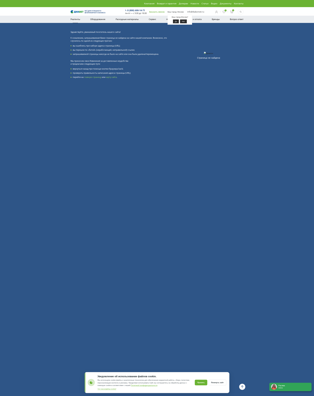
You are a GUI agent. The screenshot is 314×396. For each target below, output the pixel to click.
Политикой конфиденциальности (144, 385)
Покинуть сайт (217, 382)
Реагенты (75, 19)
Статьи (205, 3)
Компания (149, 3)
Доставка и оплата (192, 19)
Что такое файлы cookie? (107, 389)
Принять (201, 382)
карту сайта (111, 77)
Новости (194, 3)
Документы (225, 3)
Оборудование (97, 19)
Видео (214, 3)
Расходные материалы (127, 19)
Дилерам (183, 3)
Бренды (216, 19)
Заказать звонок (157, 12)
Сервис (152, 19)
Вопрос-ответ (236, 19)
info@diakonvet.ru (195, 11)
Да (176, 21)
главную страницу (92, 77)
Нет (183, 21)
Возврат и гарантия (166, 3)
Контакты (238, 3)
